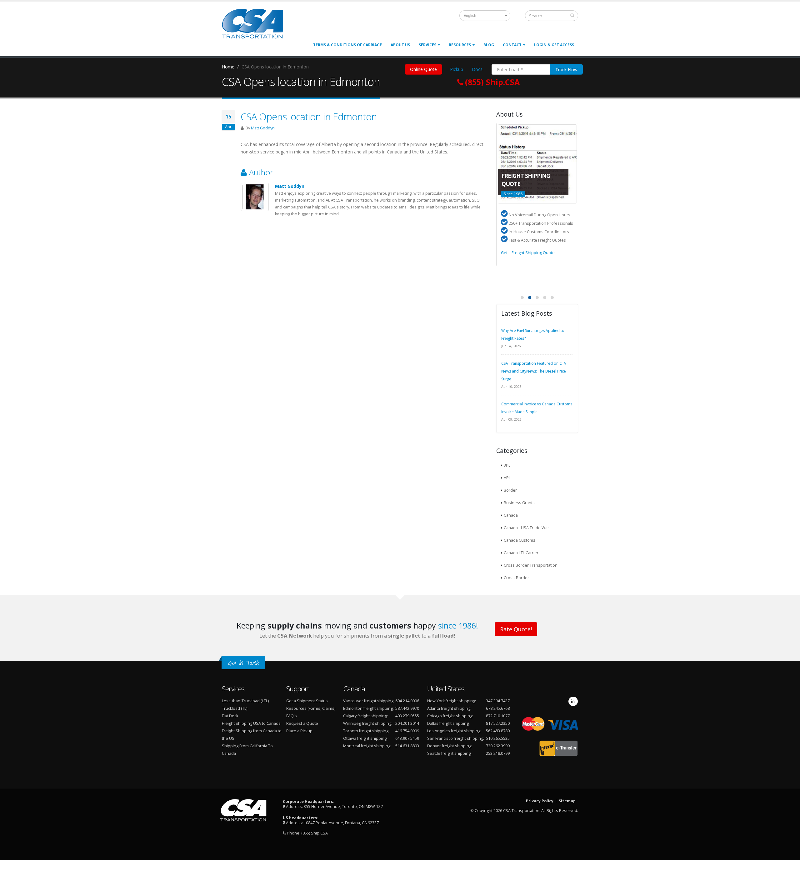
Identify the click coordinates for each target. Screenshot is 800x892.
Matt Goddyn (263, 128)
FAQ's (291, 716)
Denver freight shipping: (449, 746)
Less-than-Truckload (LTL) (245, 701)
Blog (488, 45)
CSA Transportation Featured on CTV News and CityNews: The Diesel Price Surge (533, 371)
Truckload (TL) (234, 708)
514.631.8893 (407, 746)
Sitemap (567, 801)
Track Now (566, 70)
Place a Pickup (299, 731)
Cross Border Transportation (531, 565)
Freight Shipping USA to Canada (251, 723)
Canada (511, 515)
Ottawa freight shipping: (365, 738)
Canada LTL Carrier (521, 552)
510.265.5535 (498, 738)
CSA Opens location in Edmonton (309, 116)
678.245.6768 (498, 708)
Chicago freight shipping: (450, 716)
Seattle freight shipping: (449, 753)
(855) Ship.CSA (314, 833)
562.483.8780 (498, 731)
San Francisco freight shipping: (455, 738)
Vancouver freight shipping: (368, 701)
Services (427, 45)
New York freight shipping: (451, 701)
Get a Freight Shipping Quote (528, 252)
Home (228, 67)
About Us (400, 45)
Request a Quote (302, 723)
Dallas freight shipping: (448, 723)
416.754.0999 (407, 731)
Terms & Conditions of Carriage (347, 45)
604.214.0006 (407, 701)
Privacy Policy (539, 801)
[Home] (256, 26)
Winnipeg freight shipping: (367, 723)
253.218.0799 (498, 753)
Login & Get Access (554, 45)
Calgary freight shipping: (365, 716)
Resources (460, 45)
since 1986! (458, 625)
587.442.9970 (407, 708)
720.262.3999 (498, 746)
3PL (507, 465)
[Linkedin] (573, 701)
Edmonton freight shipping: (368, 708)
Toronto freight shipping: (366, 731)
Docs (477, 69)
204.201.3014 (407, 723)
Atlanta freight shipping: (449, 708)
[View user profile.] (254, 196)
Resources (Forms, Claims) (310, 708)
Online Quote (423, 69)
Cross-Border (516, 577)
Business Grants (519, 502)
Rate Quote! (516, 629)
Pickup (456, 69)
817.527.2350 (498, 723)
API (507, 477)
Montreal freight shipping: (367, 746)
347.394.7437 (498, 701)
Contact (512, 45)
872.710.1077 (498, 716)
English (469, 15)
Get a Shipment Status (307, 701)
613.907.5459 (407, 738)
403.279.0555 (407, 716)
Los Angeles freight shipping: (454, 731)
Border (510, 490)
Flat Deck (230, 716)
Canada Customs (519, 540)
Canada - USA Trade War (526, 527)
